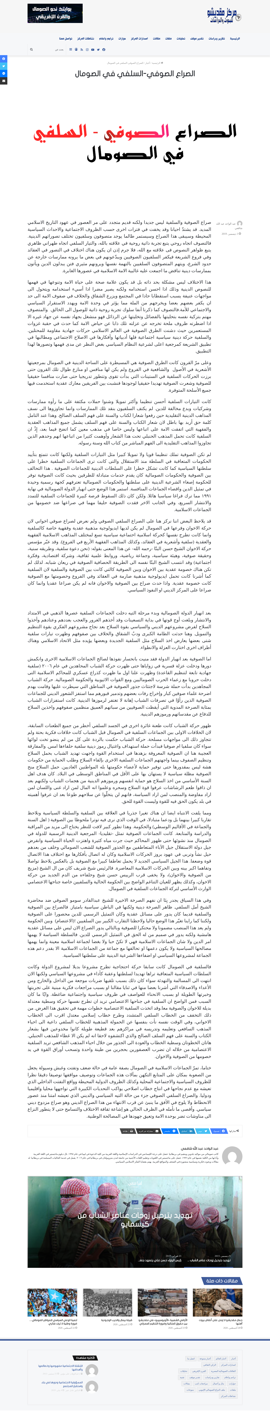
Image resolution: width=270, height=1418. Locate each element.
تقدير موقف (197, 38)
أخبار (147, 63)
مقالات (156, 38)
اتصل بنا (191, 1358)
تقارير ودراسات (217, 38)
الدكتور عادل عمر (73, 1390)
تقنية (182, 1377)
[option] (135, 1222)
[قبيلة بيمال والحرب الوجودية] (107, 1303)
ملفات (168, 38)
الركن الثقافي (209, 1365)
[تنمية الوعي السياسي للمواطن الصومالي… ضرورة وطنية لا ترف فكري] (52, 1303)
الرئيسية (235, 38)
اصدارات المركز (139, 38)
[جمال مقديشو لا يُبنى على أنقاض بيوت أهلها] (217, 1303)
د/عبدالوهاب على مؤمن (70, 1374)
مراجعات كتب (201, 1383)
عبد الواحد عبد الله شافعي (199, 1148)
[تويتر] (3, 66)
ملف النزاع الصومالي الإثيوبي (212, 1390)
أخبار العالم (221, 1358)
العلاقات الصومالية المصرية (223, 1371)
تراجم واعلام (106, 38)
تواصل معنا (65, 38)
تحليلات (181, 38)
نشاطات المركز (85, 38)
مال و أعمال (218, 1383)
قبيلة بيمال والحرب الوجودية (116, 1320)
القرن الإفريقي (199, 1371)
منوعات (190, 1390)
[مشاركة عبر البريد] (3, 81)
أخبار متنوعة (205, 1358)
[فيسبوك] (3, 58)
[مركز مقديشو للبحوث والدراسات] (224, 16)
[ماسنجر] (3, 73)
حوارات (122, 38)
